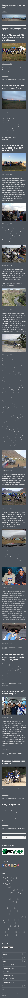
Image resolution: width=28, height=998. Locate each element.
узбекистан (20, 929)
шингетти (13, 935)
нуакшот (6, 920)
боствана (6, 893)
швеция (6, 935)
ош (17, 920)
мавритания (7, 911)
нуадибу (22, 917)
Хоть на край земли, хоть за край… (13, 6)
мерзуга (14, 914)
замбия (5, 902)
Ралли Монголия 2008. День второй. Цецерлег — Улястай (13, 148)
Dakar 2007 (6, 972)
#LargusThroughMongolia (10, 878)
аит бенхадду (7, 887)
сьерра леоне (7, 926)
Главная (4, 954)
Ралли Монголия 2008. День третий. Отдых (13, 86)
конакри (6, 908)
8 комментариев (21, 79)
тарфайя (16, 926)
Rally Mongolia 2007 (8, 975)
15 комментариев (21, 828)
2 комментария (21, 798)
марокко (15, 911)
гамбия (5, 896)
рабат (5, 923)
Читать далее (5, 75)
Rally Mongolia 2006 (8, 968)
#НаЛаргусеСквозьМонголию (11, 884)
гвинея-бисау (7, 899)
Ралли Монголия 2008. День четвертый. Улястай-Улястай (13, 37)
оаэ (12, 920)
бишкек (20, 890)
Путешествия (5, 958)
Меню (4, 11)
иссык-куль (6, 905)
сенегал (21, 923)
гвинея (12, 896)
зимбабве (13, 902)
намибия (6, 917)
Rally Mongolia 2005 (8, 965)
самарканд (13, 923)
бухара (20, 893)
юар (20, 935)
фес (5, 932)
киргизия (15, 905)
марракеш (6, 914)
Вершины (4, 986)
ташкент (6, 929)
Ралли (4, 961)
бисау (13, 890)
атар (15, 887)
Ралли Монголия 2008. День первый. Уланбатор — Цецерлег (13, 657)
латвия (13, 908)
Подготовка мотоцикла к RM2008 (13, 762)
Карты (3, 989)
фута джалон (20, 932)
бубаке (13, 893)
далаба (16, 899)
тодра (12, 929)
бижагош (6, 890)
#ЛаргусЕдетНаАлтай (10, 881)
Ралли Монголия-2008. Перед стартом (13, 692)
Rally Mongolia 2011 (8, 982)
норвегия (14, 917)
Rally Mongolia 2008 (7, 63)
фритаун (11, 932)
